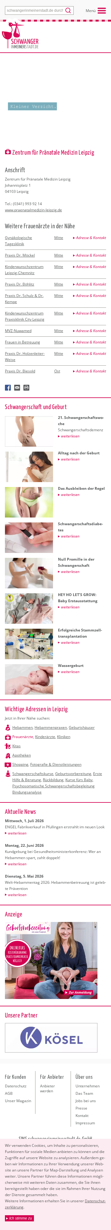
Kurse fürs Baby (78, 779)
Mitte (58, 237)
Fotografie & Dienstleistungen (55, 764)
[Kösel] (51, 1038)
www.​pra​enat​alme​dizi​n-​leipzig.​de (33, 210)
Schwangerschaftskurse (32, 773)
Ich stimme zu (20, 1218)
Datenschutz (16, 1086)
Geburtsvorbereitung (73, 773)
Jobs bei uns (86, 1100)
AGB (9, 1093)
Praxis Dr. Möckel (20, 255)
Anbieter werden (47, 1088)
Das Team (84, 1093)
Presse (81, 1108)
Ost (57, 371)
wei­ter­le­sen (17, 833)
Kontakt (82, 1115)
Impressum (85, 1123)
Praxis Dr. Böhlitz (19, 284)
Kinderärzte (45, 736)
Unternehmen (88, 1086)
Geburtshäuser (82, 727)
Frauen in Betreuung (22, 342)
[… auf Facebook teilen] (8, 388)
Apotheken (21, 755)
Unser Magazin (18, 1100)
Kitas (16, 746)
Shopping (20, 764)
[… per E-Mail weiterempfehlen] (17, 388)
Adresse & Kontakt (91, 237)
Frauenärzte (22, 736)
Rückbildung (53, 779)
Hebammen (22, 727)
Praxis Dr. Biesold (20, 371)
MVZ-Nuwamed (18, 330)
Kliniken (63, 736)
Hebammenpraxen (51, 727)
